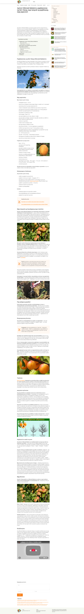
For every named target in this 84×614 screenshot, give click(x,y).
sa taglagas (23, 257)
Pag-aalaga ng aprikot (23, 46)
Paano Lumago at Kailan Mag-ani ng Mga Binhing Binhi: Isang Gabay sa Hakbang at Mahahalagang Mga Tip (60, 29)
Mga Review (21, 53)
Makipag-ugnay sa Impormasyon (41, 610)
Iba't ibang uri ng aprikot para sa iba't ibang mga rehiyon (32, 201)
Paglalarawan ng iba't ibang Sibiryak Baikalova (28, 41)
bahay (34, 1)
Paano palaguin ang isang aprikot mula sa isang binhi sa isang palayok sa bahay (60, 58)
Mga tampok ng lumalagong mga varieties (27, 45)
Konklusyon (21, 54)
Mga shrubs (55, 19)
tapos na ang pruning (34, 181)
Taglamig (22, 49)
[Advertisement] (33, 20)
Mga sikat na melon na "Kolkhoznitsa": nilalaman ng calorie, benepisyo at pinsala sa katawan (61, 33)
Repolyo (55, 16)
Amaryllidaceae (56, 11)
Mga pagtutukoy (23, 42)
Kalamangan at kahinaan (25, 44)
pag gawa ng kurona (24, 50)
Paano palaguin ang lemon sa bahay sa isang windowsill (60, 42)
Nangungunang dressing (25, 48)
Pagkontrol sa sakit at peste (25, 52)
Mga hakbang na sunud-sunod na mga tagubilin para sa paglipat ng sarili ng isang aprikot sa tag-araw (60, 66)
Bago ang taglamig (21, 380)
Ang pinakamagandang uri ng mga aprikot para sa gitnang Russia (34, 204)
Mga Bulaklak (54, 22)
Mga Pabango (55, 12)
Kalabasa (55, 17)
